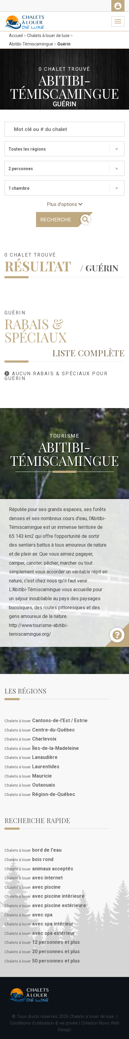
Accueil (16, 35)
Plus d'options (62, 204)
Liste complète (88, 352)
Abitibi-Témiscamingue (31, 44)
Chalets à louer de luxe (48, 35)
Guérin (63, 44)
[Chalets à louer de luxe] (24, 19)
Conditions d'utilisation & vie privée (44, 1023)
